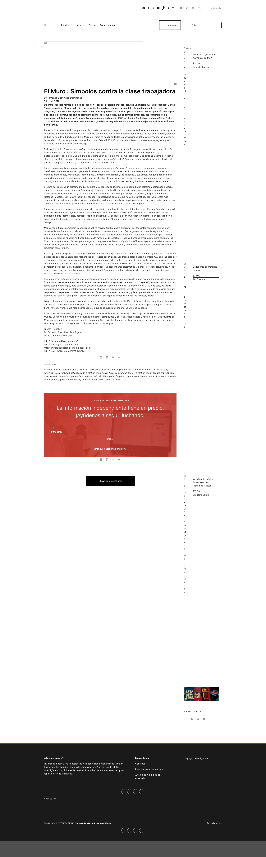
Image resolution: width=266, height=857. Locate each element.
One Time (59, 427)
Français (211, 823)
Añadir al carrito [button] (187, 255)
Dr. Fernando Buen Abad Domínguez (63, 97)
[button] (110, 481)
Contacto (140, 763)
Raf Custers (199, 279)
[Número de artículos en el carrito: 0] (211, 25)
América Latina (50, 364)
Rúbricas (65, 25)
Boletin (195, 25)
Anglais (219, 823)
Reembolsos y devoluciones (149, 769)
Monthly (57, 431)
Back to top (50, 798)
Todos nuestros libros (200, 694)
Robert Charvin (201, 67)
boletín (198, 763)
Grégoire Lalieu (201, 494)
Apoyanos (173, 25)
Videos (80, 25)
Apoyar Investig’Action (197, 758)
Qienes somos (107, 25)
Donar (110, 438)
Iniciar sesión (216, 8)
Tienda (92, 25)
